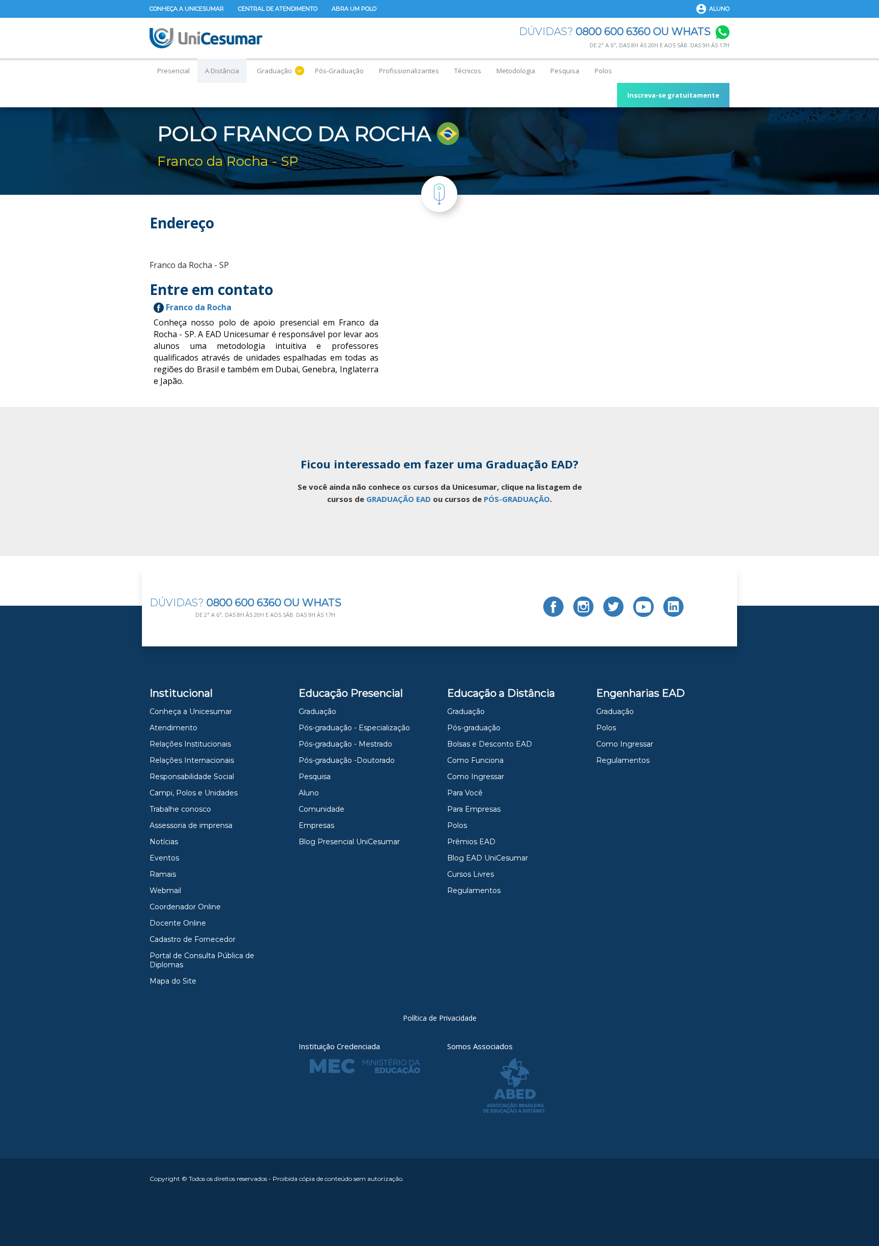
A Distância (222, 70)
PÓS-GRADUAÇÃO (517, 499)
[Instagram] (583, 607)
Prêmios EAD (471, 841)
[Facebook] (553, 607)
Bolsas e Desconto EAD (489, 744)
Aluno (719, 8)
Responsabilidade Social (192, 776)
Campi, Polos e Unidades (194, 792)
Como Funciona (475, 760)
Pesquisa (564, 70)
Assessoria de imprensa (191, 825)
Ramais (163, 874)
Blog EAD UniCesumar (487, 858)
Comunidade (321, 809)
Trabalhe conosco (180, 809)
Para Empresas (474, 809)
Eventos (164, 858)
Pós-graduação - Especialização (354, 727)
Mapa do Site (173, 981)
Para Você (465, 792)
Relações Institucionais (190, 744)
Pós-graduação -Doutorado (347, 760)
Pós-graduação (474, 727)
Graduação (274, 70)
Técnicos (467, 70)
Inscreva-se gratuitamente (673, 95)
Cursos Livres (470, 874)
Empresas (316, 825)
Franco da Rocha (197, 307)
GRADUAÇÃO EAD (398, 499)
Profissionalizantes (409, 70)
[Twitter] (613, 607)
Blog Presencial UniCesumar (349, 841)
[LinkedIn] (673, 607)
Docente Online (178, 923)
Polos (603, 70)
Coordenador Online (185, 906)
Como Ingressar (475, 776)
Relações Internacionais (192, 760)
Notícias (164, 841)
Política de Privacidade (440, 1018)
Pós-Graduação (339, 70)
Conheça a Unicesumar (187, 8)
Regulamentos (474, 890)
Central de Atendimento (277, 8)
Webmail (165, 890)
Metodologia (515, 70)
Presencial (173, 70)
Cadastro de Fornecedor (193, 939)
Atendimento (173, 727)
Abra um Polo (354, 8)
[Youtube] (643, 607)
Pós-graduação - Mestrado (345, 744)
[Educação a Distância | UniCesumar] (206, 38)
